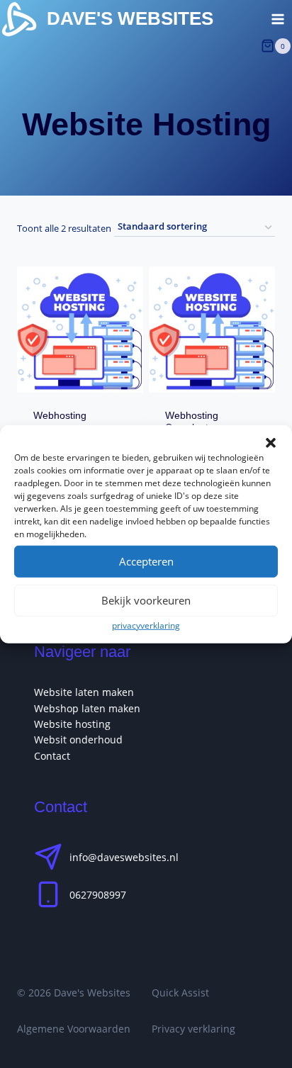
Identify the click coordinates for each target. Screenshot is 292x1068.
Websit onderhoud (78, 739)
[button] (271, 442)
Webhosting (59, 415)
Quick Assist (180, 992)
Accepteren (146, 561)
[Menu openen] (277, 19)
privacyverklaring (146, 625)
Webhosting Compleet (191, 421)
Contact (52, 756)
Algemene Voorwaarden (73, 1028)
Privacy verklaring (193, 1028)
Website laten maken (84, 692)
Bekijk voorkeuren (146, 600)
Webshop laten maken (87, 708)
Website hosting (72, 724)
